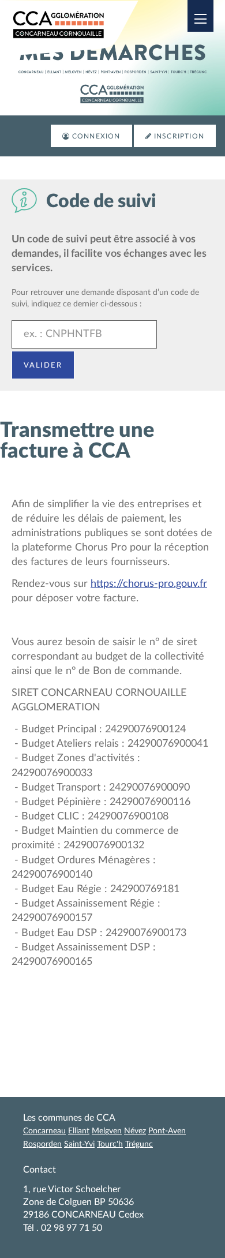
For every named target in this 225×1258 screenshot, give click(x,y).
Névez (135, 1131)
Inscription (179, 136)
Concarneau (44, 1131)
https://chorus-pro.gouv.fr (149, 584)
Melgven (107, 1131)
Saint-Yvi (79, 1144)
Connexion (96, 136)
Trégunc (139, 1144)
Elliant (78, 1131)
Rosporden (42, 1144)
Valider (43, 365)
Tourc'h (110, 1144)
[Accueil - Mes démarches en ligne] (75, 28)
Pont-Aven (167, 1131)
